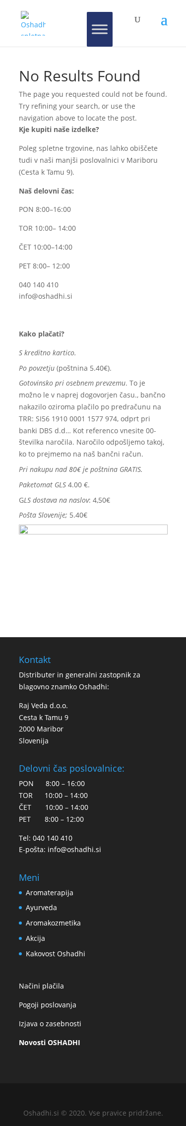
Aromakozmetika (53, 922)
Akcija (35, 938)
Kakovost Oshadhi (55, 953)
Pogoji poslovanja (47, 1004)
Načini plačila (41, 986)
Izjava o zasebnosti (50, 1023)
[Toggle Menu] (100, 29)
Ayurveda (41, 907)
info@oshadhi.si (45, 296)
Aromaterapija (49, 892)
